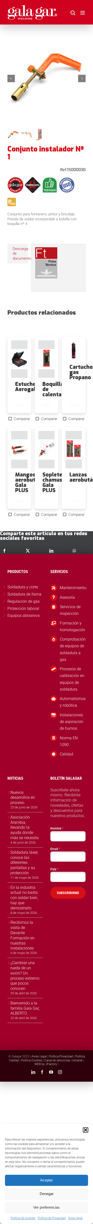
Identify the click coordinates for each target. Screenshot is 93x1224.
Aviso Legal (39, 1056)
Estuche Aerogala (26, 387)
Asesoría (67, 597)
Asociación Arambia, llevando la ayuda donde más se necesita (24, 827)
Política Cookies (31, 1060)
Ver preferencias (46, 1207)
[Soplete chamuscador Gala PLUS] (46, 449)
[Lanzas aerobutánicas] (73, 449)
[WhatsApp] (74, 551)
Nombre (56, 828)
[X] (27, 551)
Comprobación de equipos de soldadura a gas (73, 649)
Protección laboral (23, 608)
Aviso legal (75, 1218)
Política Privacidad (61, 1056)
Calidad (66, 754)
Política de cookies (23, 1218)
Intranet (77, 1060)
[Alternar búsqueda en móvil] (72, 12)
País (54, 869)
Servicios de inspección (70, 610)
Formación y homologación (72, 626)
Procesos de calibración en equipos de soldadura (72, 679)
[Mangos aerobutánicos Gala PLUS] (19, 449)
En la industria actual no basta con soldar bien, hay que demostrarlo (24, 897)
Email (55, 849)
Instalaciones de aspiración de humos (71, 722)
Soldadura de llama (24, 594)
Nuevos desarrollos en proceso (22, 797)
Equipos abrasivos (23, 615)
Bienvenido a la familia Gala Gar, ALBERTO (24, 1008)
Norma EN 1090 (69, 741)
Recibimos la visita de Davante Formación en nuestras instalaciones (22, 935)
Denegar (47, 1194)
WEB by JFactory (45, 1064)
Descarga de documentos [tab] (20, 254)
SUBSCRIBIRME (68, 893)
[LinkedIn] (51, 551)
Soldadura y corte (22, 587)
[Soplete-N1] (46, 78)
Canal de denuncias (57, 1060)
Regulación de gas (23, 601)
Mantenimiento (73, 587)
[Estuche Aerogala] (19, 359)
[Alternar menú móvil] (83, 12)
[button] (85, 1129)
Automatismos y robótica (73, 702)
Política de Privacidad (52, 1218)
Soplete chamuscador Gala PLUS (59, 482)
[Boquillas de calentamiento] (46, 359)
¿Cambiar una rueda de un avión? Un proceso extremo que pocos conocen (24, 975)
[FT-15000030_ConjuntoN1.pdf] (46, 249)
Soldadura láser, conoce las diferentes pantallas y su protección (24, 862)
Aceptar (46, 1180)
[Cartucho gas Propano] (73, 350)
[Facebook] (4, 551)
